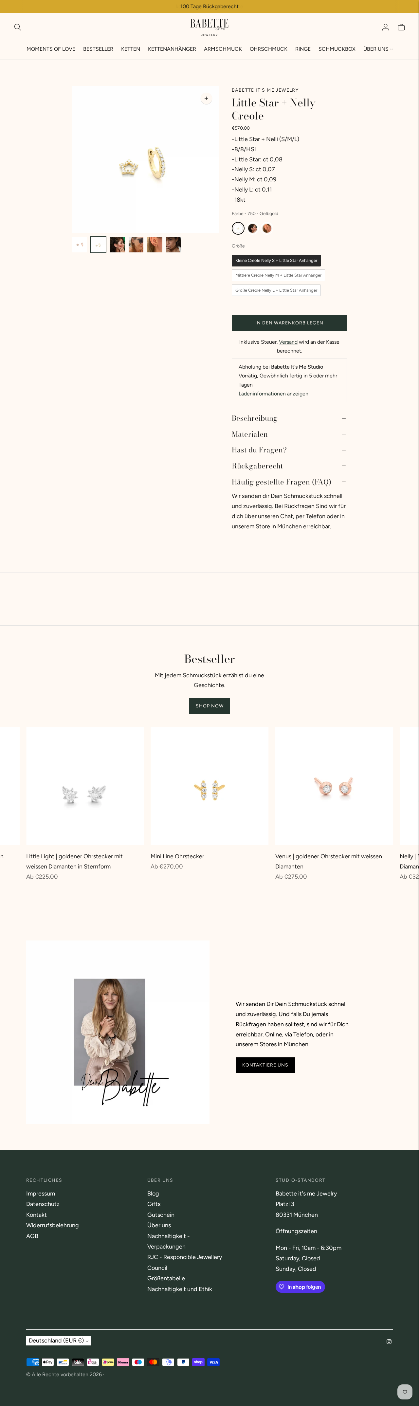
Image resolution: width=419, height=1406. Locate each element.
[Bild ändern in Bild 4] (136, 244)
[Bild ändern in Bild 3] (117, 244)
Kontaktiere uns (265, 1065)
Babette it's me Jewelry (265, 90)
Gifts (153, 1204)
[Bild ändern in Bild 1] (79, 244)
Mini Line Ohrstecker (177, 856)
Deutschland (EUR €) (56, 1340)
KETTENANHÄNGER (172, 49)
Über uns (159, 1225)
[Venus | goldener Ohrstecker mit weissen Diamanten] (334, 786)
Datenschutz (43, 1204)
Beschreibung (255, 418)
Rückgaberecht (257, 465)
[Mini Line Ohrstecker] (209, 786)
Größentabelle (166, 1278)
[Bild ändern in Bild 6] (173, 244)
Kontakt (36, 1214)
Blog (153, 1193)
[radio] (238, 228)
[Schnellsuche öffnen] (17, 27)
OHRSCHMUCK (268, 49)
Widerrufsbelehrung (52, 1225)
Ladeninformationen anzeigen (273, 394)
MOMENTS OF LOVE (51, 49)
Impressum (40, 1193)
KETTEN (130, 49)
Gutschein (160, 1214)
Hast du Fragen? (259, 449)
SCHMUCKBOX (337, 49)
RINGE (303, 49)
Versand (288, 342)
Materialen (250, 434)
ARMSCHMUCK (223, 49)
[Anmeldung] (385, 27)
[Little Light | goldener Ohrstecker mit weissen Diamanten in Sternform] (85, 786)
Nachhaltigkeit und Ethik (179, 1289)
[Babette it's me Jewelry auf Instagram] (389, 1342)
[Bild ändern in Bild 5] (154, 244)
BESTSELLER (98, 49)
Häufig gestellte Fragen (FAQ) (281, 481)
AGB (32, 1236)
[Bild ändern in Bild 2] (98, 244)
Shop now (210, 706)
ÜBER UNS (376, 49)
